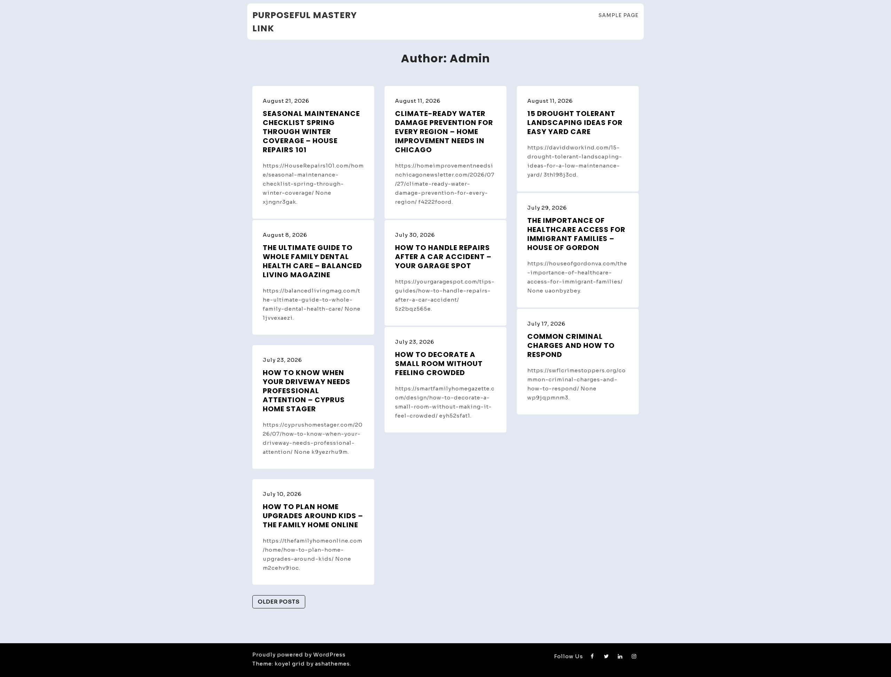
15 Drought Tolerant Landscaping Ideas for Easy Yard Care (575, 123)
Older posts (279, 601)
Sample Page (618, 15)
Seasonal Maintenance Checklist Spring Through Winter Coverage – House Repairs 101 (311, 132)
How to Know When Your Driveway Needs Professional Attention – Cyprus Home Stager (306, 391)
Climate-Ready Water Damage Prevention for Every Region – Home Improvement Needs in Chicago (444, 132)
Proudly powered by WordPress (299, 654)
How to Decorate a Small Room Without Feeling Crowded (439, 364)
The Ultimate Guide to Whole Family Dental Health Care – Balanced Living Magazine (312, 261)
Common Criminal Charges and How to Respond (571, 345)
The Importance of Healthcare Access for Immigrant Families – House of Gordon (576, 234)
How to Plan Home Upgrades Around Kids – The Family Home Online (313, 516)
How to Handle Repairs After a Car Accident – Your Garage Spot (443, 257)
